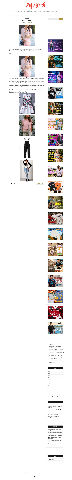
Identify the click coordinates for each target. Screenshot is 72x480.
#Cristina (58, 357)
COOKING (38, 14)
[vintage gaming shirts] (55, 280)
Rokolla (36, 477)
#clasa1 (61, 355)
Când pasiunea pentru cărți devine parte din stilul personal (55, 433)
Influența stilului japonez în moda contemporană (55, 435)
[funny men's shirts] (55, 92)
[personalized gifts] (55, 312)
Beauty (49, 371)
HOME (10, 14)
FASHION (14, 14)
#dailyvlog (51, 358)
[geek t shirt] (55, 61)
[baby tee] (55, 171)
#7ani (54, 357)
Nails (48, 385)
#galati (62, 357)
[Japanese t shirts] (55, 296)
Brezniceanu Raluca (50, 416)
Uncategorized (26, 18)
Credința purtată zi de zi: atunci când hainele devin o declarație (54, 438)
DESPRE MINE (43, 14)
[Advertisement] (55, 29)
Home (48, 377)
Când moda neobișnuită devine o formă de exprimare (54, 430)
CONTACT (49, 14)
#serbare (51, 357)
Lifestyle (49, 379)
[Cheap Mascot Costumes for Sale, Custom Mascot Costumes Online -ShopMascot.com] (55, 338)
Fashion (49, 375)
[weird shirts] (55, 139)
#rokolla (55, 358)
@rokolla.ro (51, 344)
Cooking (49, 373)
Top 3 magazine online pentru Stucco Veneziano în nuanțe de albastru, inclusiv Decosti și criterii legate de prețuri (55, 444)
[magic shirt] (55, 45)
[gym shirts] (55, 265)
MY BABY (24, 14)
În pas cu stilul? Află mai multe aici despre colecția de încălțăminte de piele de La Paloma (55, 406)
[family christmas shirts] (55, 186)
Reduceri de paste (26, 20)
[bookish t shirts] (55, 155)
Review (49, 387)
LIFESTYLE (33, 14)
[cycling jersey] (55, 202)
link (27, 137)
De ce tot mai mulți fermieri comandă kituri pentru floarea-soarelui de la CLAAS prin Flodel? (55, 441)
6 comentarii (30, 22)
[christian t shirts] (55, 327)
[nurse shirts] (55, 249)
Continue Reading (40, 183)
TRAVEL (28, 14)
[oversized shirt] (55, 108)
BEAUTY (19, 14)
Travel (48, 389)
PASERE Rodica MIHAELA (51, 405)
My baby (49, 383)
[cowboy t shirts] (55, 218)
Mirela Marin (49, 409)
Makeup (49, 381)
